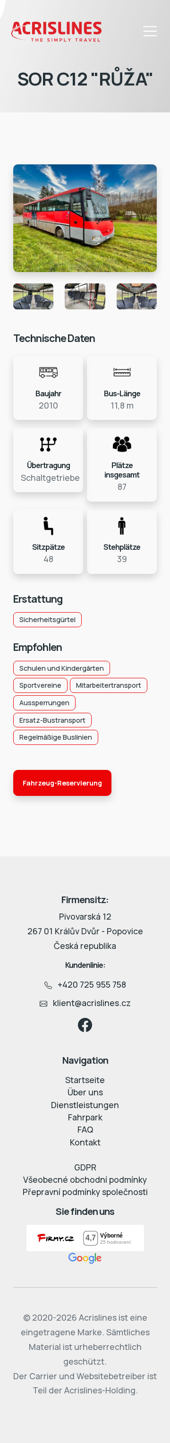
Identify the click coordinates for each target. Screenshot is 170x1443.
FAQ (85, 1129)
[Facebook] (85, 1024)
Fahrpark (85, 1117)
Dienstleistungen (85, 1104)
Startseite (85, 1079)
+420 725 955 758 (89, 984)
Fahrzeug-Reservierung (62, 782)
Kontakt (85, 1142)
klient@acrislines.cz (89, 1002)
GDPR (85, 1167)
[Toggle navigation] (150, 31)
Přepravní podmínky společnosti (85, 1191)
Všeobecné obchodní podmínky (85, 1179)
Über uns (85, 1092)
